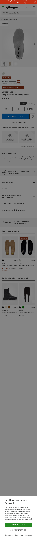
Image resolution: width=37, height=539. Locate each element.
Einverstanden (18, 525)
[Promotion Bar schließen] (35, 2)
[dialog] (18, 517)
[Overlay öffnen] (25, 3)
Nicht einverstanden (18, 530)
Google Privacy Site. (25, 519)
